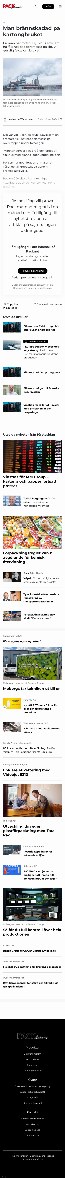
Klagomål (32, 1097)
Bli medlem (32, 1059)
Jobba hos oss (32, 1130)
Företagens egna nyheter (21, 641)
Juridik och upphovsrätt (32, 1092)
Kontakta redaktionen (32, 1118)
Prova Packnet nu (32, 270)
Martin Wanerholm (22, 119)
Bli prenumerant (32, 1053)
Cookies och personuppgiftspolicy (32, 1086)
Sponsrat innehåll (32, 1103)
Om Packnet (32, 1135)
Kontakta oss (32, 1124)
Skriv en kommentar (49, 304)
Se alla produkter (33, 1070)
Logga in (48, 277)
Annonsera (32, 1065)
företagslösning (42, 288)
